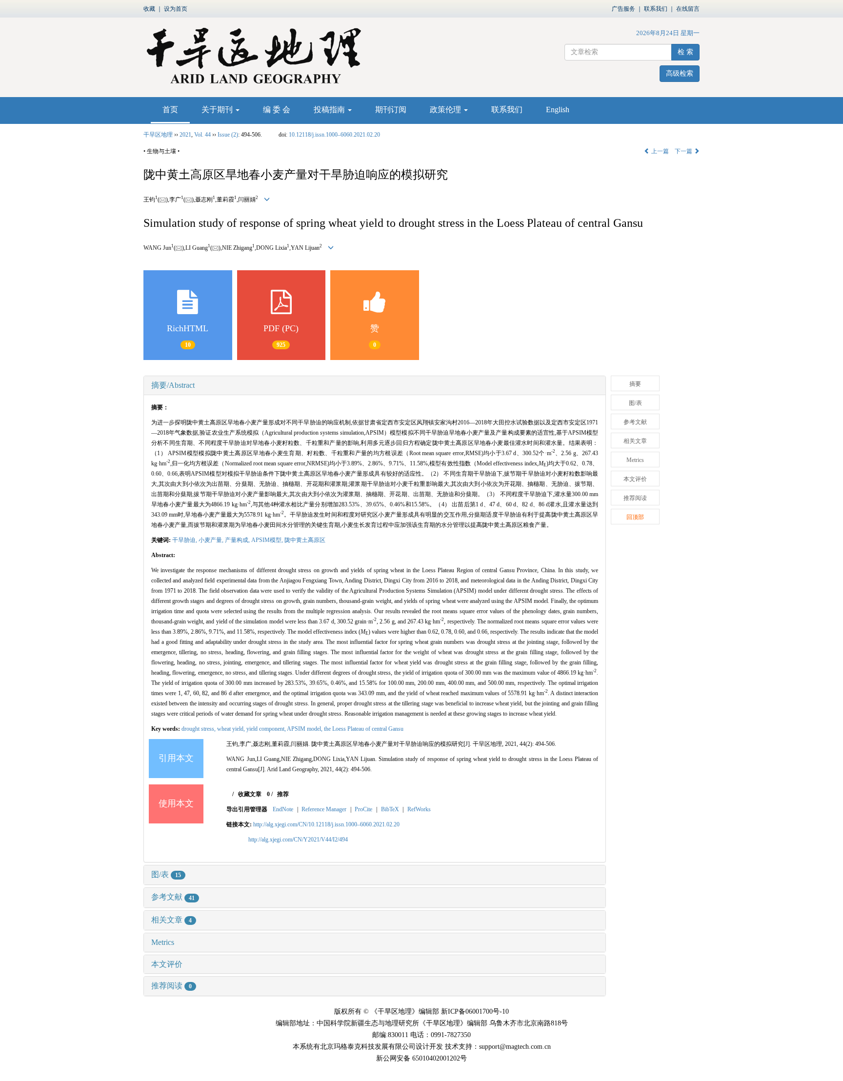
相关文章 (171, 920)
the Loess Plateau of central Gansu (363, 728)
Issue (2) (228, 134)
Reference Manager (323, 809)
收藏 (149, 8)
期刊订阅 (390, 109)
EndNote (283, 809)
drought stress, (199, 728)
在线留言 (688, 8)
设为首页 (175, 8)
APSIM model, (305, 728)
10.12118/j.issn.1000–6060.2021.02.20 (334, 134)
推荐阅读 (171, 985)
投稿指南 (330, 109)
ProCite (363, 809)
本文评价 (166, 964)
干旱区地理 (158, 134)
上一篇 (659, 151)
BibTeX (390, 809)
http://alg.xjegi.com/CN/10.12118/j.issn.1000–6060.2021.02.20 (326, 824)
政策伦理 (446, 109)
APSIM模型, (267, 540)
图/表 (166, 874)
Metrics (162, 942)
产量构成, (238, 540)
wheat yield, (231, 728)
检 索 (685, 52)
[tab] (374, 385)
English (557, 109)
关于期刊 (218, 109)
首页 (170, 109)
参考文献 (173, 897)
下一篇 (684, 151)
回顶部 (635, 517)
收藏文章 (249, 794)
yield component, (266, 728)
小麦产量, (212, 540)
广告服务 (623, 8)
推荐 (283, 794)
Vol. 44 (202, 134)
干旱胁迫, (185, 540)
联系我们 (655, 8)
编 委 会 (276, 109)
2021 (185, 134)
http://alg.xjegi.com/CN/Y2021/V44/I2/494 (298, 839)
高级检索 (679, 73)
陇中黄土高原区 (304, 540)
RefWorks (419, 809)
